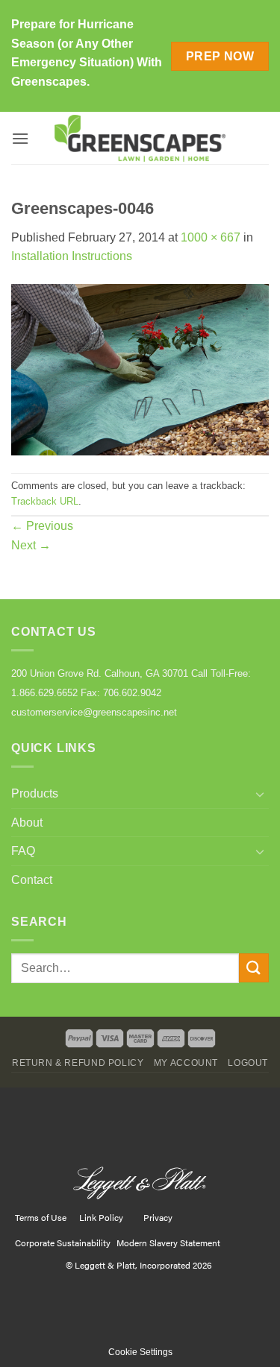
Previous (42, 526)
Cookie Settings (140, 1352)
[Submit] (254, 967)
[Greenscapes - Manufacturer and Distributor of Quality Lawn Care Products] (140, 138)
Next (31, 545)
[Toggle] (260, 794)
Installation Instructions (71, 256)
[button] (20, 138)
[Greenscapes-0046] (140, 368)
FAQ (23, 850)
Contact (31, 880)
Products (34, 793)
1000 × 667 (210, 237)
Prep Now (220, 56)
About (27, 822)
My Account (186, 1063)
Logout (248, 1063)
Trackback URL (44, 501)
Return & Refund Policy (77, 1063)
